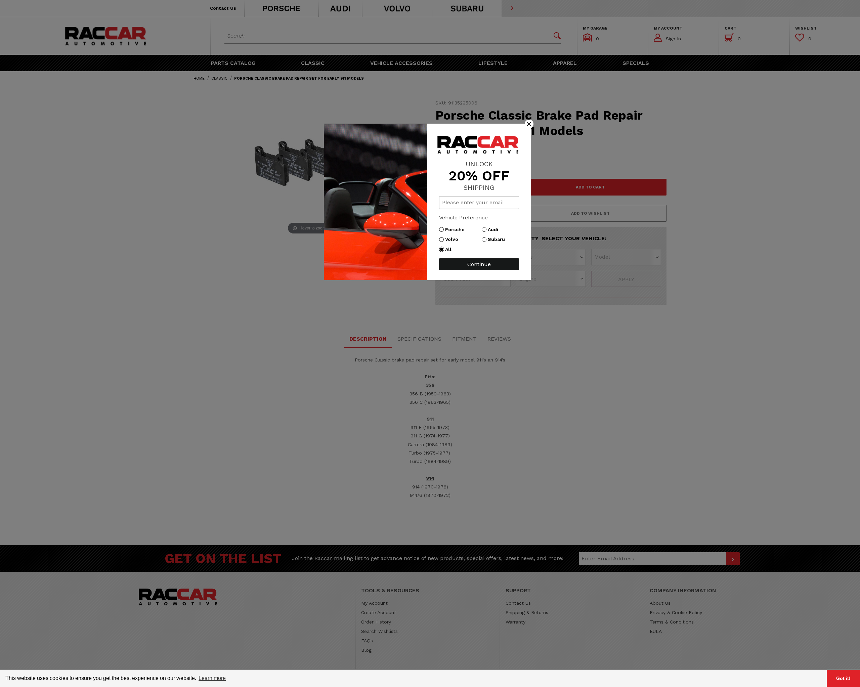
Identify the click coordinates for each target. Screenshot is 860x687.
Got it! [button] (843, 678)
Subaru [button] (498, 239)
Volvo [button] (453, 239)
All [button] (450, 249)
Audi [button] (494, 229)
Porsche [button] (456, 229)
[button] (529, 123)
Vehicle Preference (463, 217)
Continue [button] (479, 264)
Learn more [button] (212, 678)
